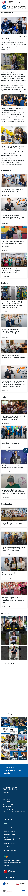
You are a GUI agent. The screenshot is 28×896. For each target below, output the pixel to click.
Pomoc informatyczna (9, 831)
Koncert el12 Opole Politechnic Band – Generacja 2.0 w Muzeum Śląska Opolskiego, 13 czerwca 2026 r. (13, 548)
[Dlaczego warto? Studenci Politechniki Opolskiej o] (22, 755)
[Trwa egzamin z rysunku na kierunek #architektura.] (22, 747)
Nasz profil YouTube (7, 614)
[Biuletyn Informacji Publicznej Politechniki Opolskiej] (9, 872)
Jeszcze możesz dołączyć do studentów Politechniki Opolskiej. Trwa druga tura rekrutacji (12, 147)
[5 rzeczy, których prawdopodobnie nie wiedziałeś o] (5, 730)
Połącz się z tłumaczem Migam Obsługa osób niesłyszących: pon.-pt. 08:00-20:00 (13, 862)
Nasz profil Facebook (7, 663)
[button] (21, 2)
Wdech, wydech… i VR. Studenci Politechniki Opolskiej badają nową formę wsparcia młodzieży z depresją (13, 491)
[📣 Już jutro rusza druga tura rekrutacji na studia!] (14, 730)
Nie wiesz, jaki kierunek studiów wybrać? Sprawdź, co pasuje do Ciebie (12, 109)
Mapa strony (7, 846)
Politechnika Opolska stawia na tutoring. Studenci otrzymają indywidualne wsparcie (12, 270)
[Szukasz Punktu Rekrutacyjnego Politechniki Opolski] (22, 738)
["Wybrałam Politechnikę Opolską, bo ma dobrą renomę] (5, 747)
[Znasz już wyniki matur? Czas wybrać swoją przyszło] (5, 755)
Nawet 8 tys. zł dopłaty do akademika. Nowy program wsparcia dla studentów (13, 357)
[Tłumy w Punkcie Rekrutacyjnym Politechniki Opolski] (14, 738)
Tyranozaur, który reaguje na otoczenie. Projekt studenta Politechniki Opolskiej (11, 331)
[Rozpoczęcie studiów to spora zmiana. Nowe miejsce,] (5, 721)
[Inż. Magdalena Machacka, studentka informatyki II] (14, 721)
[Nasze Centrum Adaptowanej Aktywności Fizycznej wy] (22, 730)
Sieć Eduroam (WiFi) (9, 828)
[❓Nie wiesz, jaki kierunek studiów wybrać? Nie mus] (22, 721)
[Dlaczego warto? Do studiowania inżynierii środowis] (14, 755)
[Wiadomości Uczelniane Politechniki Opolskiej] (14, 7)
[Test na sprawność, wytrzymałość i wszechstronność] (14, 747)
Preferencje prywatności (10, 850)
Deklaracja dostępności (10, 834)
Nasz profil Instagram (8, 714)
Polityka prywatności (9, 843)
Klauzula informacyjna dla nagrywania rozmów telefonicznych (14, 839)
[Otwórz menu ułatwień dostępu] (25, 450)
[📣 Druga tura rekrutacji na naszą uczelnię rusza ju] (5, 738)
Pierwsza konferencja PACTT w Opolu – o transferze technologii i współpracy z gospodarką (13, 417)
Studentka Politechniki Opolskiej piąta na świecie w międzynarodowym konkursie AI (13, 73)
